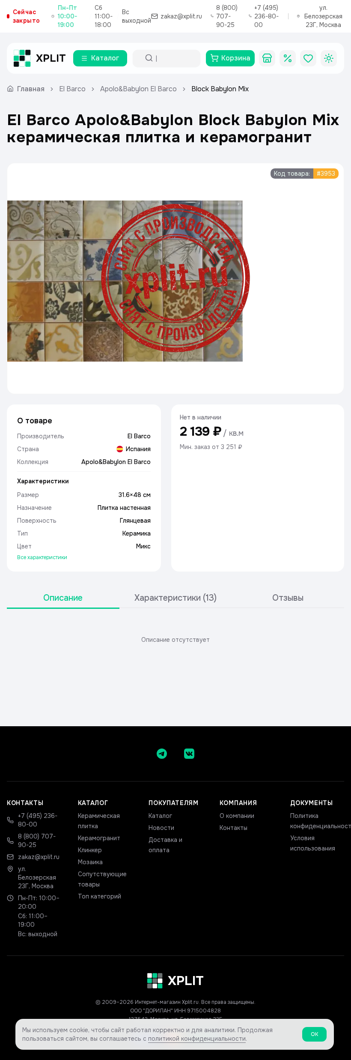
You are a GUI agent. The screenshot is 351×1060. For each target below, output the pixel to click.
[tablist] (175, 598)
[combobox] (174, 58)
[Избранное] (308, 58)
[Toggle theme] (328, 58)
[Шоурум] (267, 58)
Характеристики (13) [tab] (175, 598)
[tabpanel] (175, 640)
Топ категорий (99, 896)
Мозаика (90, 862)
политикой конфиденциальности (197, 1038)
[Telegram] (162, 753)
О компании (237, 816)
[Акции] (287, 58)
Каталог (160, 816)
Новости (161, 828)
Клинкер (90, 850)
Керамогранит (99, 838)
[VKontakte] (189, 753)
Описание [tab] (63, 598)
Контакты (233, 828)
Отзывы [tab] (287, 598)
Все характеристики (42, 557)
